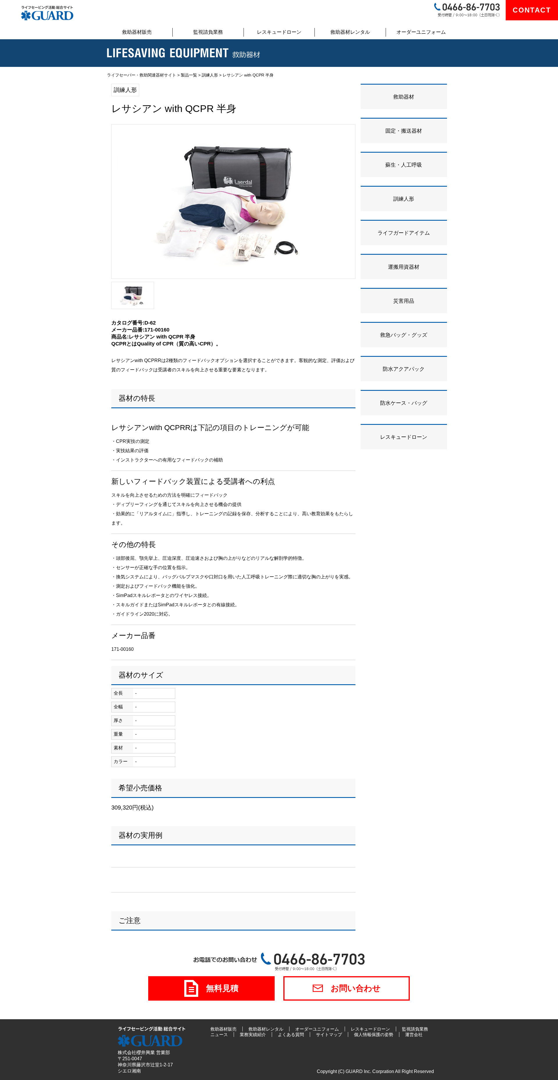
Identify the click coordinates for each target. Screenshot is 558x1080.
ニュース (219, 1034)
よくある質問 (291, 1034)
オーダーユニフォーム (421, 32)
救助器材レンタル (350, 32)
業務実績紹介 (253, 1034)
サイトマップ (329, 1034)
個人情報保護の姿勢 (373, 1034)
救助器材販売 (137, 32)
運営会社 (414, 1034)
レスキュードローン (279, 32)
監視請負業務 (208, 32)
